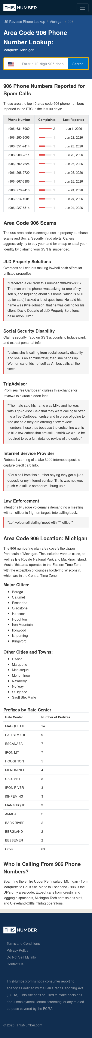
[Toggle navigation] (83, 7)
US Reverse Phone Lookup (24, 21)
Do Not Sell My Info (21, 957)
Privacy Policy (17, 950)
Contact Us (15, 964)
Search (77, 64)
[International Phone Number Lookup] (20, 8)
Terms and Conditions (23, 943)
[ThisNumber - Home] (20, 932)
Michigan (56, 21)
